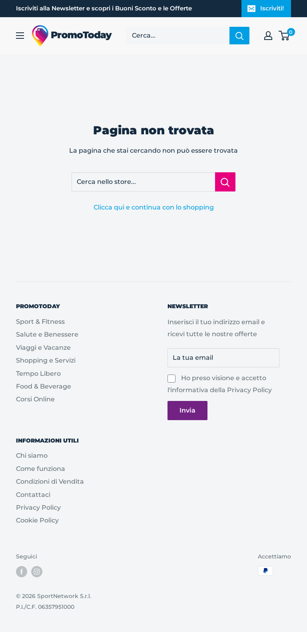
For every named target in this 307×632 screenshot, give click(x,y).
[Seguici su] (21, 571)
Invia (187, 410)
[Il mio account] (268, 35)
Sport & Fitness (40, 321)
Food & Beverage (43, 386)
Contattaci (33, 494)
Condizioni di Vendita (50, 481)
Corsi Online (35, 399)
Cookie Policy (37, 520)
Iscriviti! (272, 8)
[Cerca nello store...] (225, 181)
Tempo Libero (38, 373)
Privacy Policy (249, 390)
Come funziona (40, 469)
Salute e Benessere (47, 334)
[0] (284, 35)
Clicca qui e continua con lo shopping (154, 207)
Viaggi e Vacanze (43, 347)
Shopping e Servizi (46, 360)
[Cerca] (239, 35)
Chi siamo (32, 455)
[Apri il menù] (20, 35)
